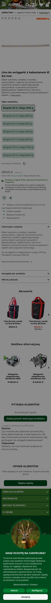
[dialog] (25, 301)
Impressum (34, 584)
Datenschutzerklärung (21, 584)
